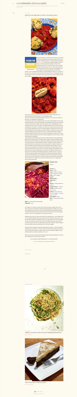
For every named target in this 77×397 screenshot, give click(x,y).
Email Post (29, 249)
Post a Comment (30, 384)
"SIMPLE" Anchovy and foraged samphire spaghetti (43, 332)
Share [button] (14, 13)
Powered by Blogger (39, 391)
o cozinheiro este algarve (31, 3)
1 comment (29, 334)
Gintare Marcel (41, 393)
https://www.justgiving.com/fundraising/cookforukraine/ (44, 241)
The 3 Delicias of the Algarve (35, 382)
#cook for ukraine (41, 62)
